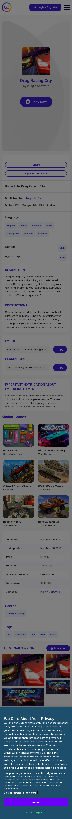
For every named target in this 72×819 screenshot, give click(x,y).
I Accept (36, 802)
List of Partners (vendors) (20, 792)
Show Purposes (36, 812)
